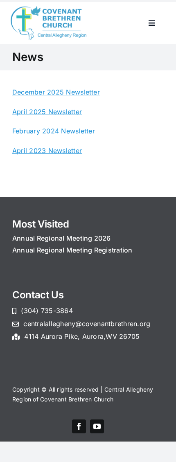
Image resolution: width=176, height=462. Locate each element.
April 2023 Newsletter (47, 150)
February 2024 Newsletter (53, 131)
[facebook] (79, 426)
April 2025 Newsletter (47, 112)
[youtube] (97, 426)
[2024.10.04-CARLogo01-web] (49, 9)
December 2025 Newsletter (56, 92)
